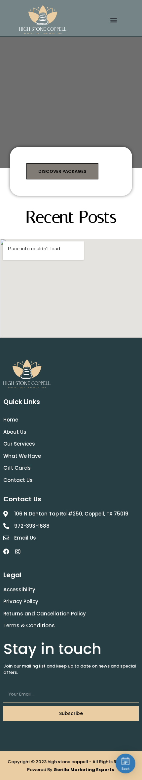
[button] (113, 20)
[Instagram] (18, 551)
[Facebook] (6, 551)
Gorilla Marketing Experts (84, 769)
